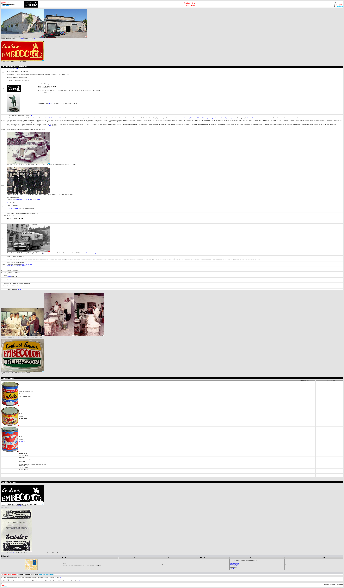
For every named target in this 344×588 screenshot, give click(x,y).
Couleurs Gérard (234, 561)
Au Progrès (37, 199)
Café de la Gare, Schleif (13, 69)
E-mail (80, 580)
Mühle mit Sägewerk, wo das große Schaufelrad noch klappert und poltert (216, 118)
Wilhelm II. (51, 103)
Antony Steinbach (234, 566)
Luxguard (232, 568)
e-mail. (60, 577)
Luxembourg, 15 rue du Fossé (23, 199)
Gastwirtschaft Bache (252, 118)
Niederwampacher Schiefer (56, 118)
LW (50, 125)
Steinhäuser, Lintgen (235, 563)
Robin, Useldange (234, 564)
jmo (34, 38)
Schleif (22, 38)
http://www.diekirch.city (90, 253)
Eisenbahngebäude (189, 118)
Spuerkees (45, 253)
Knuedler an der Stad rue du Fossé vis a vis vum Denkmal (19, 265)
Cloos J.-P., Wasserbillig (13, 208)
